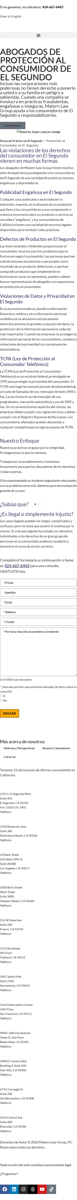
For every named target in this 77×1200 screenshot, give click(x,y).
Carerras (10, 756)
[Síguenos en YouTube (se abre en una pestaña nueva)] (42, 1189)
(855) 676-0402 (22, 1046)
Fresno (5, 916)
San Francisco (10, 1000)
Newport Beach (11, 883)
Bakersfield (8, 1028)
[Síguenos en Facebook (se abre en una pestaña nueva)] (4, 1189)
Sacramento (9, 972)
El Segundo (8, 789)
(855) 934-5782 (22, 872)
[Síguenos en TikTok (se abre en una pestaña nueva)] (51, 1189)
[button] (38, 35)
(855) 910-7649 (22, 905)
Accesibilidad (42, 1156)
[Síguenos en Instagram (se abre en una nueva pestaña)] (23, 1189)
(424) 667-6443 (22, 812)
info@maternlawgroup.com (37, 1174)
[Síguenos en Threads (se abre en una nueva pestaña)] (32, 1189)
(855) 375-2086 (22, 933)
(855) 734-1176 (22, 1018)
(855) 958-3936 (22, 990)
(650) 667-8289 (22, 1074)
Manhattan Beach (13, 822)
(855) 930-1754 (22, 1131)
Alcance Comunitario (56, 748)
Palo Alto (7, 1057)
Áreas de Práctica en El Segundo (21, 140)
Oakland (6, 944)
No (5, 700)
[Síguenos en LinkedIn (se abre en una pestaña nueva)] (14, 1189)
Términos (6, 1156)
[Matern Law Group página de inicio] (38, 25)
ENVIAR (9, 713)
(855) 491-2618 (22, 1103)
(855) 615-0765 (22, 840)
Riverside (7, 1113)
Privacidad (23, 1156)
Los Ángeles (9, 850)
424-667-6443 (52, 7)
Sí (4, 696)
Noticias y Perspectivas (19, 748)
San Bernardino (11, 1085)
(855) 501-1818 (22, 962)
